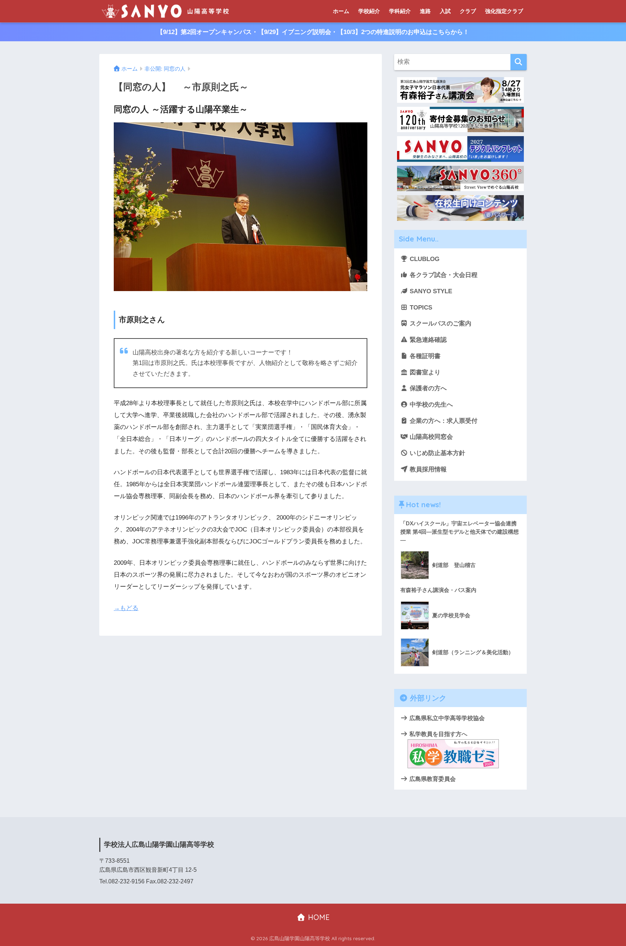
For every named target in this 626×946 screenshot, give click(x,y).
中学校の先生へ (430, 404)
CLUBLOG (423, 259)
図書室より (424, 372)
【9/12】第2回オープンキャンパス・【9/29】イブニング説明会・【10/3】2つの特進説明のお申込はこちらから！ (313, 32)
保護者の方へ (427, 388)
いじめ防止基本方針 (436, 453)
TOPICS (420, 307)
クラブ (468, 11)
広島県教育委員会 (432, 778)
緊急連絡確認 (427, 339)
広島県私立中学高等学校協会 (446, 718)
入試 (445, 11)
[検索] (518, 62)
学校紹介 (369, 11)
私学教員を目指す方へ (437, 734)
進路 (425, 11)
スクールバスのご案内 (439, 323)
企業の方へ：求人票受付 (442, 420)
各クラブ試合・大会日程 (442, 275)
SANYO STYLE (430, 291)
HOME (318, 917)
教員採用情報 (427, 469)
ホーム (341, 11)
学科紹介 (400, 11)
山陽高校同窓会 (430, 436)
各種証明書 (424, 356)
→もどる (126, 608)
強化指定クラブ (504, 11)
